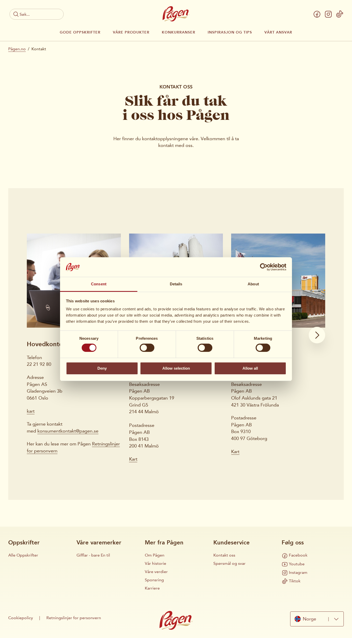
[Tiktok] (340, 14)
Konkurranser (178, 32)
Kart (133, 459)
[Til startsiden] (176, 13)
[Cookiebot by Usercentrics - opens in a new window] (263, 267)
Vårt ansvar (278, 32)
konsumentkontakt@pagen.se (67, 431)
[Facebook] (317, 14)
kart (31, 411)
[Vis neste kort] (317, 335)
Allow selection (176, 368)
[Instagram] (328, 14)
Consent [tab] (98, 284)
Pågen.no (17, 48)
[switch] (147, 348)
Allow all (250, 368)
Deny (102, 368)
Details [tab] (176, 284)
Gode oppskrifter (80, 32)
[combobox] (317, 618)
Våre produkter (131, 32)
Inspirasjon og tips (230, 32)
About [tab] (253, 284)
